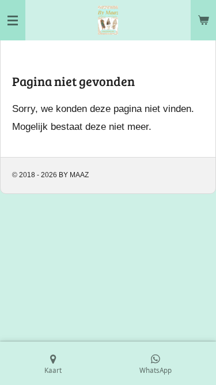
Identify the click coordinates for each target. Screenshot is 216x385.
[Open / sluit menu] (12, 20)
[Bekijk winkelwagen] (203, 20)
